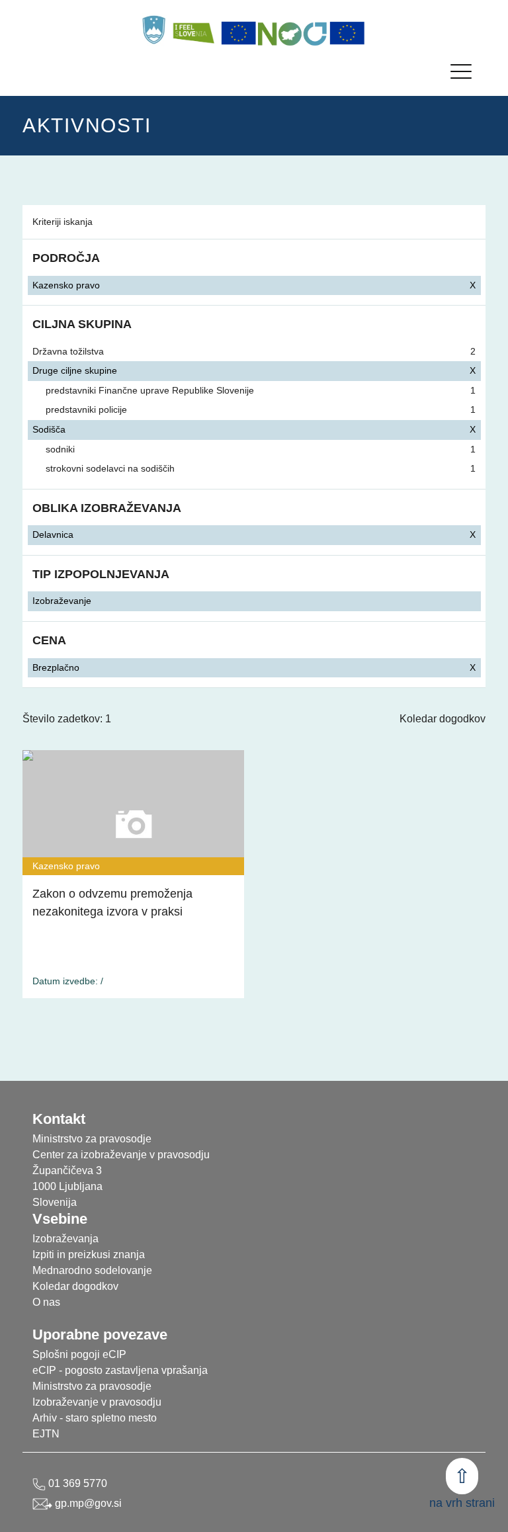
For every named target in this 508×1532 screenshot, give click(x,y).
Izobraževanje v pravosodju (96, 1402)
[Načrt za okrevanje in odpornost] (293, 33)
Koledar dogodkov (443, 718)
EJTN (46, 1433)
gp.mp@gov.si (87, 1503)
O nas (46, 1302)
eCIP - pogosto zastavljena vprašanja (120, 1370)
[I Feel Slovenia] (193, 29)
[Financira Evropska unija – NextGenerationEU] (347, 33)
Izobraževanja (65, 1238)
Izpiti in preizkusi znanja (88, 1254)
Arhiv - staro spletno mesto (94, 1418)
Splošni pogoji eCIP (79, 1354)
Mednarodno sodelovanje (92, 1270)
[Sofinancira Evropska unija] (239, 33)
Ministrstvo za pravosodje (91, 1386)
